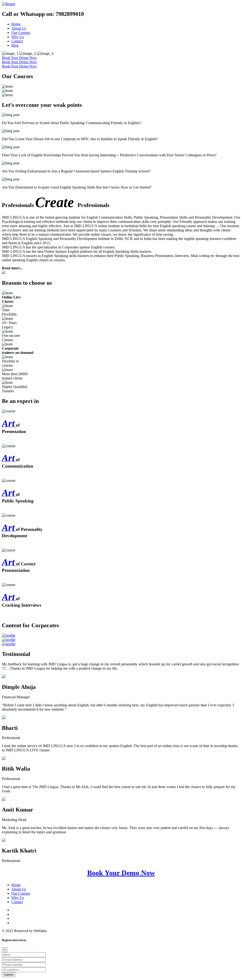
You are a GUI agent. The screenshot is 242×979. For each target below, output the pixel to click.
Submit (8, 974)
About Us (18, 28)
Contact (17, 41)
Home (16, 24)
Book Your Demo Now (19, 58)
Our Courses (20, 33)
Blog (15, 45)
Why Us (17, 37)
